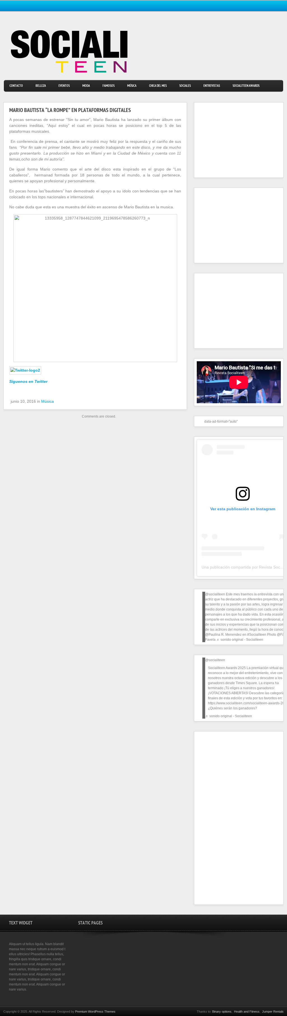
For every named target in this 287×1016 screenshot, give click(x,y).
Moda (86, 86)
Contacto (16, 86)
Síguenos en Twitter (28, 381)
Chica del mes (158, 86)
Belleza (41, 86)
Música (131, 86)
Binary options (222, 1011)
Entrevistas (211, 86)
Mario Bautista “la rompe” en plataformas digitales (70, 111)
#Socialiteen (256, 635)
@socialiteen (215, 594)
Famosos (109, 86)
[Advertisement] (232, 140)
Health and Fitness (247, 1011)
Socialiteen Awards (246, 86)
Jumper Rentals (273, 1011)
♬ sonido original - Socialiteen (239, 640)
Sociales (185, 86)
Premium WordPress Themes (95, 1011)
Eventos (64, 86)
